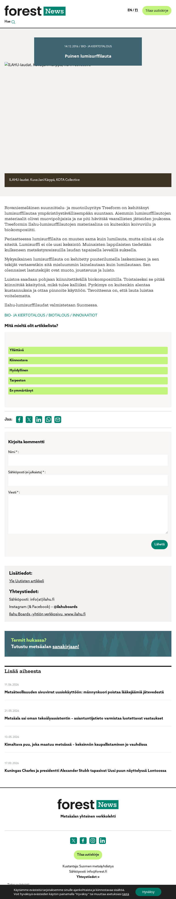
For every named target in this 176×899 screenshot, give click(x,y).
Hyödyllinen (19, 370)
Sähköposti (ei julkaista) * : (27, 472)
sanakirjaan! (65, 647)
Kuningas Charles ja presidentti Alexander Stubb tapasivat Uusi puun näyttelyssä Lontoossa (85, 771)
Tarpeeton (17, 380)
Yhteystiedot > (88, 877)
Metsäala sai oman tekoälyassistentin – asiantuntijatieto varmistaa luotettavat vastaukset (84, 718)
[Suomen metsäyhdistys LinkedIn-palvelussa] (102, 840)
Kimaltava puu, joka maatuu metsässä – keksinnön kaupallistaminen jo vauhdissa (76, 745)
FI (136, 10)
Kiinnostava (19, 360)
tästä (125, 894)
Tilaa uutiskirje (157, 10)
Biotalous (59, 315)
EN (130, 10)
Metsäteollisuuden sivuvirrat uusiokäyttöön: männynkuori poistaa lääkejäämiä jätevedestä (84, 692)
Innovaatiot (85, 315)
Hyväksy (148, 892)
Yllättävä (17, 350)
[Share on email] (57, 419)
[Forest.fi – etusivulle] (88, 804)
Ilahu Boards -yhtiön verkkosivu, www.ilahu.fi (47, 614)
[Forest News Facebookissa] (83, 840)
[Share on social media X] (29, 419)
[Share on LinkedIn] (38, 419)
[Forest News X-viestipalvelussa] (73, 840)
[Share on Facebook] (19, 419)
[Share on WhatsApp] (48, 419)
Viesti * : (14, 492)
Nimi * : (13, 452)
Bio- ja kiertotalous (96, 46)
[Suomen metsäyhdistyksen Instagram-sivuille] (92, 840)
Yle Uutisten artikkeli (26, 581)
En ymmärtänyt (21, 390)
